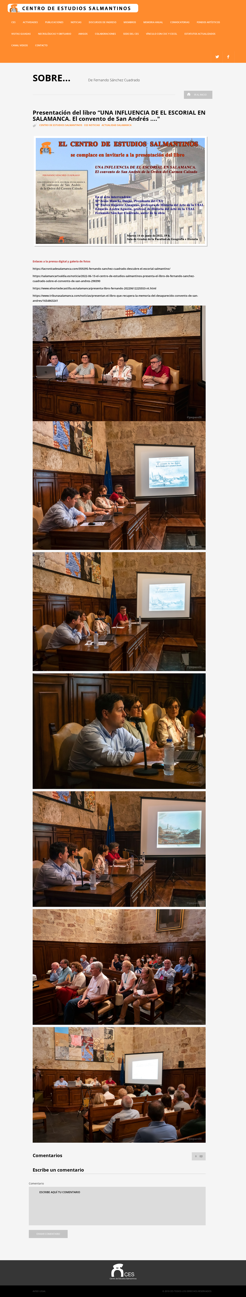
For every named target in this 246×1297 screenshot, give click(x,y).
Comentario (36, 1183)
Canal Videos (19, 45)
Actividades (30, 22)
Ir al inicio (200, 94)
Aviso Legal (39, 1291)
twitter (228, 57)
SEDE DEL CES (131, 33)
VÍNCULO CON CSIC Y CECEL (161, 33)
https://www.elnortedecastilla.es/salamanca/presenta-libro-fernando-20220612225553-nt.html (94, 288)
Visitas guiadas (21, 33)
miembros (130, 22)
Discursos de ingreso (102, 22)
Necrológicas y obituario (54, 33)
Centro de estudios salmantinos (60, 125)
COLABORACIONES (105, 33)
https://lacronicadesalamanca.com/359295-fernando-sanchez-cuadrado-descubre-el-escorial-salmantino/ (101, 268)
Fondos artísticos (208, 22)
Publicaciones (54, 22)
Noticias (76, 22)
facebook (217, 57)
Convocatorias (179, 22)
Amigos (83, 33)
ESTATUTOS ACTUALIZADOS (199, 33)
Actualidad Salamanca (116, 125)
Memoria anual (153, 22)
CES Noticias (92, 125)
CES (13, 22)
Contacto (41, 45)
